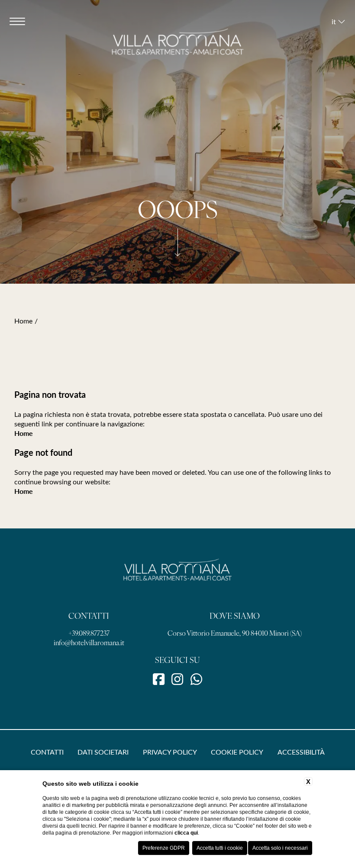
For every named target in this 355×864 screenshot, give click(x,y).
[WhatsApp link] (196, 678)
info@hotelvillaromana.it (89, 642)
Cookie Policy (237, 751)
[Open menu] (17, 21)
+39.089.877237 (89, 632)
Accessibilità (301, 751)
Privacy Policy (170, 751)
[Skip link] (177, 256)
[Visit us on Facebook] (159, 678)
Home (23, 320)
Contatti (47, 751)
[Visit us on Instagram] (177, 678)
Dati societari (103, 751)
